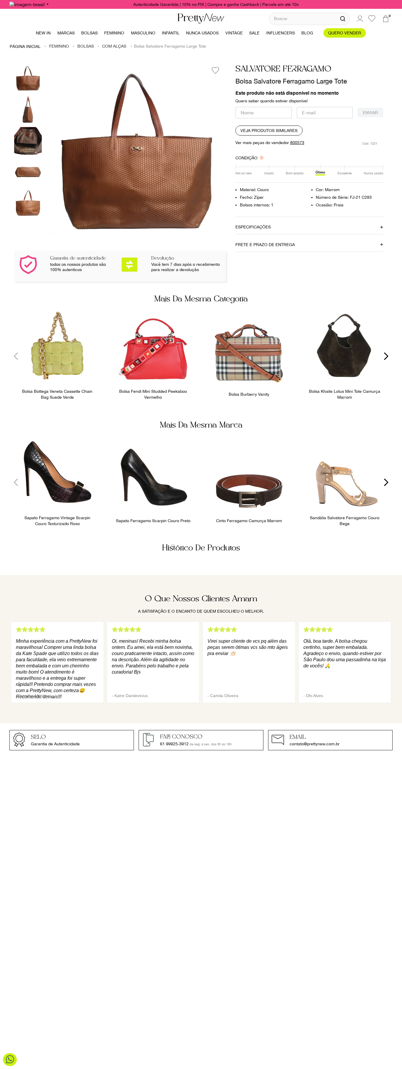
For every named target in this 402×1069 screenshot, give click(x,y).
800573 (297, 142)
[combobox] (309, 18)
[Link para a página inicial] (25, 46)
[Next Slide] (386, 356)
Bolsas (85, 46)
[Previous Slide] (16, 356)
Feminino (59, 46)
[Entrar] (359, 18)
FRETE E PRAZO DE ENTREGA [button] (265, 244)
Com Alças (114, 46)
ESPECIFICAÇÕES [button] (253, 227)
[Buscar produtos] (343, 19)
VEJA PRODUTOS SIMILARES (269, 130)
